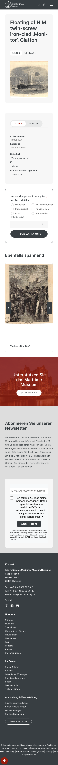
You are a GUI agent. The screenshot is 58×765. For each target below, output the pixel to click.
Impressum (25, 748)
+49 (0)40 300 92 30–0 (21, 587)
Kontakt (9, 645)
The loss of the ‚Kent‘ (20, 346)
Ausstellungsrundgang (16, 703)
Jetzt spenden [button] (29, 393)
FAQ (7, 642)
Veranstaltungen (13, 710)
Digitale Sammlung (14, 714)
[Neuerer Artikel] (49, 314)
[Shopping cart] (42, 4)
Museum (9, 623)
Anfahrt (9, 670)
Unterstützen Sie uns (15, 631)
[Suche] (37, 4)
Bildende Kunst (18, 147)
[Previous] (8, 314)
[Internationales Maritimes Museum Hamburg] (19, 4)
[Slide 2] (30, 95)
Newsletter (10, 638)
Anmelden (29, 524)
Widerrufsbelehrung (40, 748)
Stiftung (9, 620)
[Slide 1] (27, 95)
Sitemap (49, 751)
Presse (8, 649)
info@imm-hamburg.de (24, 594)
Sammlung (10, 627)
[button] (51, 4)
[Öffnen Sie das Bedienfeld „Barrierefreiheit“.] (4, 760)
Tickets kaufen (12, 689)
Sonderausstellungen (15, 706)
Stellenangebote (13, 653)
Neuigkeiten (11, 634)
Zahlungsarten (37, 751)
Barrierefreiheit (22, 751)
